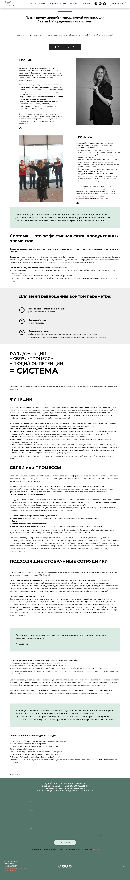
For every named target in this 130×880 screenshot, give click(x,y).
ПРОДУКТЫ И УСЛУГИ (57, 4)
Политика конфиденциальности (15, 869)
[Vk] (100, 3)
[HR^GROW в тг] (20, 128)
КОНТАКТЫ (87, 4)
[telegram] (63, 866)
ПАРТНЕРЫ (74, 4)
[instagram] (59, 866)
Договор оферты (10, 870)
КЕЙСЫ (42, 4)
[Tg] (96, 3)
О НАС (33, 4)
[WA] (104, 3)
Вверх (123, 866)
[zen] (66, 866)
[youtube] (70, 866)
